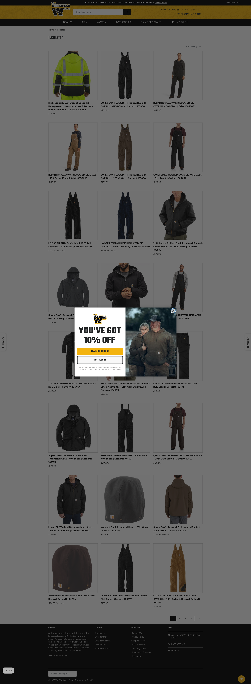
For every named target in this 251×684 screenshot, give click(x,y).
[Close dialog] (173, 311)
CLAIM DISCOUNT (100, 351)
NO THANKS (100, 360)
